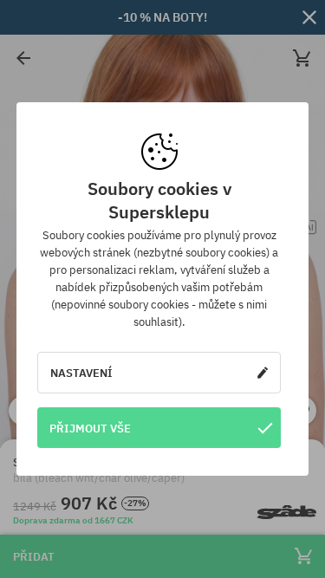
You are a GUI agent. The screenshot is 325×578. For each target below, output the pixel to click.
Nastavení (81, 372)
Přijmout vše (90, 428)
